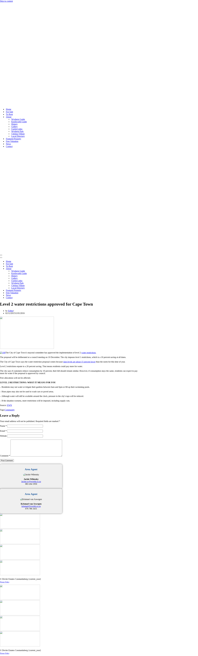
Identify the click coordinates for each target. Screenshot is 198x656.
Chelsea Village (18, 134)
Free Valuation (12, 141)
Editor (10, 311)
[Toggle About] (47, 269)
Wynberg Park (17, 131)
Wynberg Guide (18, 119)
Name (3, 426)
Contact (9, 146)
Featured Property (13, 139)
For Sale (9, 112)
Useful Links (16, 129)
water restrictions (88, 352)
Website (3, 436)
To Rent (9, 114)
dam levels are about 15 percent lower (79, 362)
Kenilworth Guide (19, 122)
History (14, 124)
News (8, 144)
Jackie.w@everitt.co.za (31, 481)
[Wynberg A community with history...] (40, 104)
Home (8, 109)
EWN (9, 405)
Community (10, 410)
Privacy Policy (4, 582)
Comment (5, 456)
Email (3, 431)
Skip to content (6, 1)
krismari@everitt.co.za (31, 506)
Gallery (14, 126)
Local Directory (18, 136)
